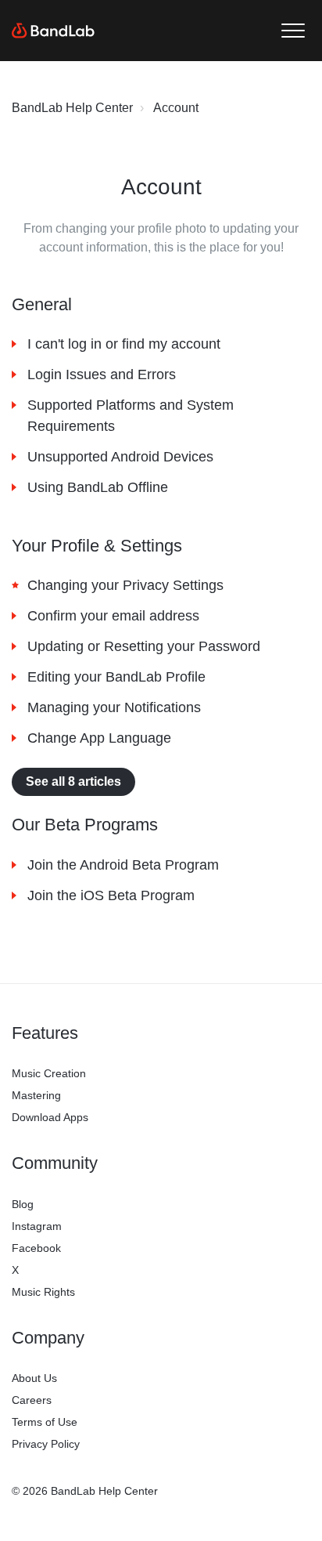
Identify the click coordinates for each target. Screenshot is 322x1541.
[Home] (53, 30)
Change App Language (99, 738)
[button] (292, 31)
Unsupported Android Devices (120, 457)
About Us (34, 1378)
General (42, 304)
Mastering (36, 1095)
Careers (32, 1400)
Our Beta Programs (85, 824)
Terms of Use (44, 1422)
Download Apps (50, 1117)
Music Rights (43, 1292)
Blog (23, 1204)
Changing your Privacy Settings (125, 585)
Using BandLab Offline (97, 487)
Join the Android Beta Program (123, 865)
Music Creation (49, 1073)
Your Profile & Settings (97, 545)
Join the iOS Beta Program (111, 895)
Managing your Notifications (114, 707)
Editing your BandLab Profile (116, 677)
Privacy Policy (46, 1444)
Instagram (37, 1226)
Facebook (36, 1248)
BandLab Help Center (72, 107)
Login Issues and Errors (101, 374)
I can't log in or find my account (123, 344)
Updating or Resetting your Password (143, 646)
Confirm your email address (113, 616)
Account (176, 107)
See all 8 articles (73, 781)
